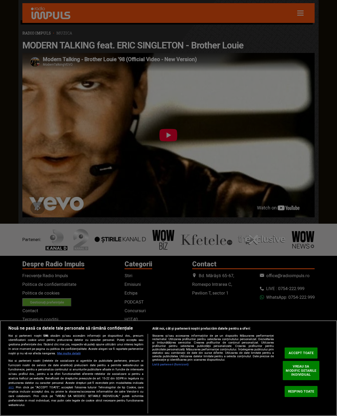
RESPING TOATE (301, 391)
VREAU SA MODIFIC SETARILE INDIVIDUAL (301, 370)
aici (11, 387)
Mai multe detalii (69, 353)
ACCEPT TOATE (301, 353)
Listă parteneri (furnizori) (170, 364)
